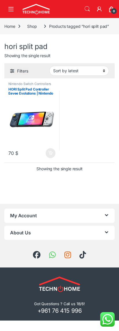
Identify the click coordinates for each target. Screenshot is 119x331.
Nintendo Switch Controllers (29, 84)
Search (87, 9)
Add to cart (50, 153)
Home (9, 26)
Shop (32, 26)
